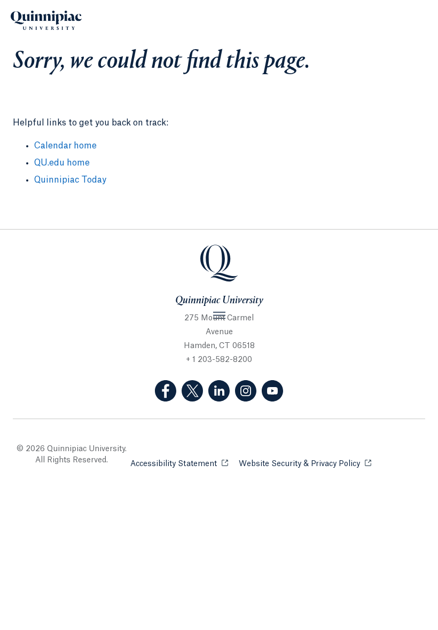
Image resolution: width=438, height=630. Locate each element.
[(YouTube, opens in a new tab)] (272, 390)
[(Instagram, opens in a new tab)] (245, 390)
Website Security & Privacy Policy (305, 464)
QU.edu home (62, 163)
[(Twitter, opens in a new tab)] (192, 390)
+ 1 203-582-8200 (219, 360)
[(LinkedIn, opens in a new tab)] (219, 390)
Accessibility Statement (179, 464)
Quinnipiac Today (70, 180)
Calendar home (65, 145)
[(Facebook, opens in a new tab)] (165, 390)
